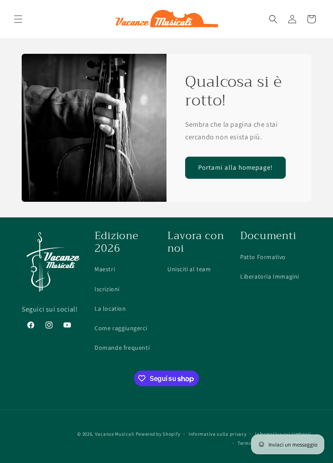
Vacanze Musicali (114, 434)
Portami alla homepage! (235, 167)
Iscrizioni (107, 289)
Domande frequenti (122, 347)
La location (110, 308)
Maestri (105, 269)
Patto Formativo (263, 257)
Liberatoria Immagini (269, 276)
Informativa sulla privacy (218, 434)
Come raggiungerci (121, 328)
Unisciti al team (189, 269)
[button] (18, 19)
